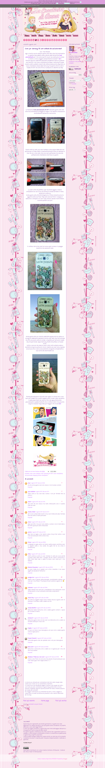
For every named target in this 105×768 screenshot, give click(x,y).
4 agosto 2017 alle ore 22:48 (40, 587)
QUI (60, 59)
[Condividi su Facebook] (54, 471)
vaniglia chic (31, 577)
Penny (29, 542)
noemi (29, 502)
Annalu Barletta (32, 608)
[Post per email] (48, 471)
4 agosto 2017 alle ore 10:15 (38, 502)
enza (29, 483)
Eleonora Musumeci (33, 567)
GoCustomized (28, 475)
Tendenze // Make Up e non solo (36, 657)
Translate (73, 84)
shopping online (37, 475)
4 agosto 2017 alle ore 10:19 (38, 522)
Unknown (30, 587)
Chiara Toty (31, 598)
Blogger (65, 759)
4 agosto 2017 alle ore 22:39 (45, 567)
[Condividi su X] (53, 471)
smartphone (44, 475)
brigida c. (30, 628)
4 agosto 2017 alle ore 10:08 (38, 483)
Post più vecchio (60, 701)
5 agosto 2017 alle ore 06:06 (41, 647)
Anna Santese (36, 471)
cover (31, 473)
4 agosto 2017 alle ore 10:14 (42, 491)
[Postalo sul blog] (52, 471)
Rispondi (30, 487)
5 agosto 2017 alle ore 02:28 (41, 598)
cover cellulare (36, 473)
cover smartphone (58, 473)
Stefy (29, 554)
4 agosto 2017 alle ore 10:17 (42, 512)
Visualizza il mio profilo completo (75, 62)
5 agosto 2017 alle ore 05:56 (40, 618)
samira (29, 532)
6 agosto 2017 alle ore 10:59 (51, 657)
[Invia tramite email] (51, 471)
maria (29, 522)
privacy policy (67, 3)
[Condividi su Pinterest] (55, 471)
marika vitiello (31, 512)
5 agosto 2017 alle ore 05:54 (43, 608)
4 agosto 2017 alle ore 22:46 (41, 577)
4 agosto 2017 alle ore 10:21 (39, 532)
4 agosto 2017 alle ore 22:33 (38, 554)
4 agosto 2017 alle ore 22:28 (38, 542)
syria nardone (31, 491)
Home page (45, 701)
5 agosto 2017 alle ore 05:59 (40, 628)
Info (57, 3)
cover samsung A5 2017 (47, 473)
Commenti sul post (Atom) (35, 704)
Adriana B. (30, 618)
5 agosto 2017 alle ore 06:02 (44, 638)
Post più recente (29, 701)
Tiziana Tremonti (32, 638)
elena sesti (30, 647)
